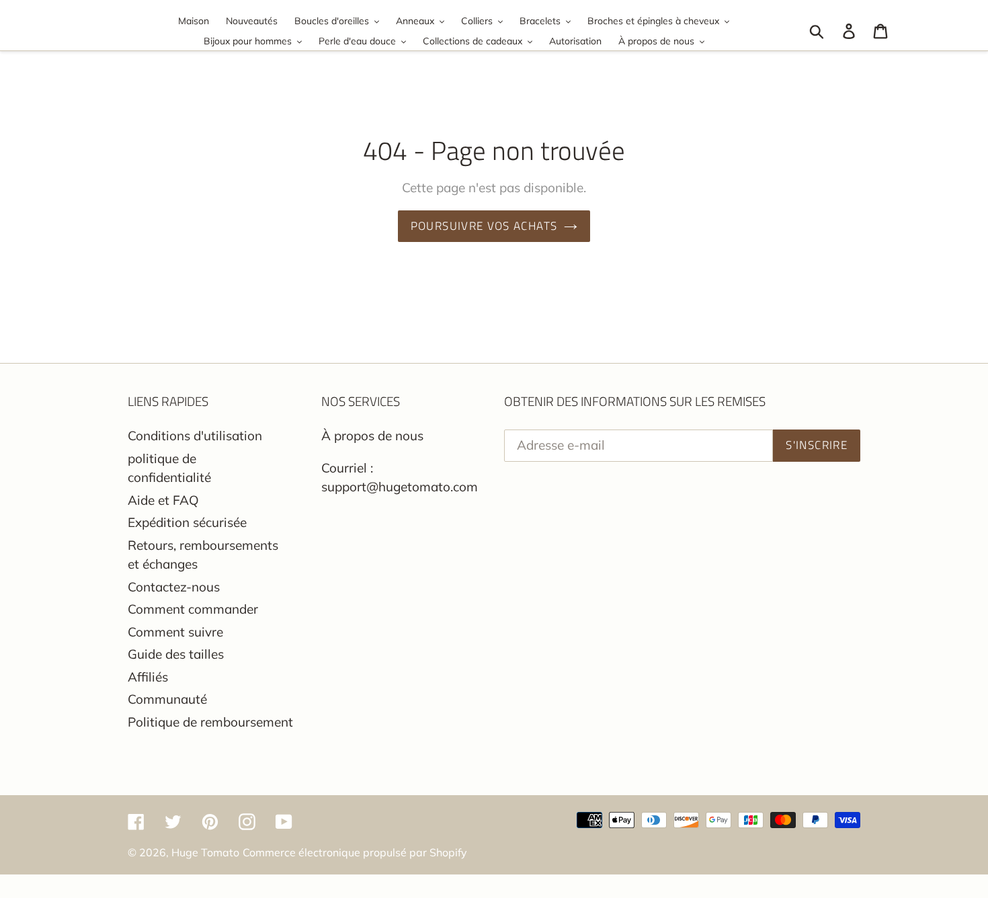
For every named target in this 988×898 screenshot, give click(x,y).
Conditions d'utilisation (195, 435)
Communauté (167, 699)
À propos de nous (372, 435)
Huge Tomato (205, 852)
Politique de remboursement (210, 722)
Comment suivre (175, 632)
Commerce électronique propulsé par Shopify (355, 852)
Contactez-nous (174, 587)
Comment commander (193, 609)
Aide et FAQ (163, 500)
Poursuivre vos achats (484, 226)
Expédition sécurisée (187, 522)
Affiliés (148, 677)
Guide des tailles (176, 654)
